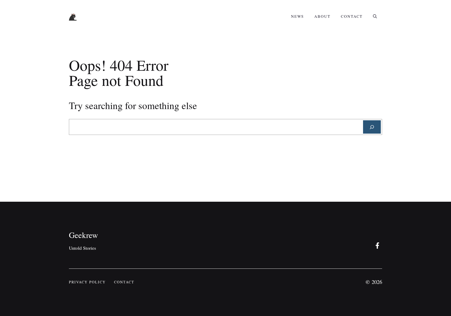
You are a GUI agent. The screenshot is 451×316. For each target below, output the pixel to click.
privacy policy (87, 281)
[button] (375, 16)
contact (124, 281)
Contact (352, 16)
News (297, 16)
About (322, 16)
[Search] (372, 127)
